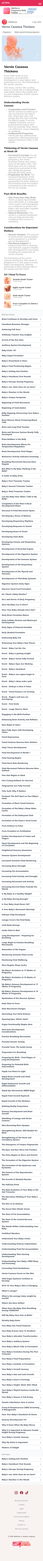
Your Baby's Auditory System (15, 1341)
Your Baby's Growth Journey (15, 1369)
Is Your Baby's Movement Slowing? (18, 909)
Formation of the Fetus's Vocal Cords (19, 821)
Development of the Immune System (19, 559)
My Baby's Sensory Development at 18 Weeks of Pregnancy (20, 992)
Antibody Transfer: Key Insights (17, 335)
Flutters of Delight (10, 1447)
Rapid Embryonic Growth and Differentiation (16, 1085)
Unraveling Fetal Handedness (16, 1268)
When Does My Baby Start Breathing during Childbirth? (19, 1309)
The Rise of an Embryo (12, 1204)
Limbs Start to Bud (11, 930)
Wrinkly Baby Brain (11, 1320)
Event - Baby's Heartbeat (13, 669)
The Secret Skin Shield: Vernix (16, 1209)
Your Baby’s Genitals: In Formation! (18, 1364)
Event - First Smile (10, 704)
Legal (21, 1509)
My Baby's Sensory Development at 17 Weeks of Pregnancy (20, 985)
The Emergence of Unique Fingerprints (20, 1144)
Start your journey (31, 10)
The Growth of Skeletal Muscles (16, 1179)
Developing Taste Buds (12, 537)
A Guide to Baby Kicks (12, 476)
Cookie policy (21, 1513)
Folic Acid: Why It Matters (14, 791)
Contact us (21, 1525)
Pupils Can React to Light (13, 1071)
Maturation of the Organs (14, 949)
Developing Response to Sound (17, 526)
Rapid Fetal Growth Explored (15, 1096)
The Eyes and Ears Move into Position (19, 1150)
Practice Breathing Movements (16, 1036)
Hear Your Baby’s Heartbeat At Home (19, 1414)
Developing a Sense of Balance (16, 516)
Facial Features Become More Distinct (19, 742)
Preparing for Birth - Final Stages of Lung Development (18, 1058)
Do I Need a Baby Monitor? (14, 594)
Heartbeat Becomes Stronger (15, 324)
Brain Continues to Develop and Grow (20, 319)
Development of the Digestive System (20, 554)
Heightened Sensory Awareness (17, 850)
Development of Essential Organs (18, 549)
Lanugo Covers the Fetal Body (16, 920)
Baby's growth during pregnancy (27, 32)
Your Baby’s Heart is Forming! (16, 1380)
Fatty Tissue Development (14, 747)
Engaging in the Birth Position (16, 714)
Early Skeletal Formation (13, 632)
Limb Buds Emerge (11, 925)
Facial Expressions (10, 737)
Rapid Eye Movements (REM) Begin (18, 1090)
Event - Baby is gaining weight (16, 653)
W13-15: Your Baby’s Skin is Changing (19, 1286)
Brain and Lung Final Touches (15, 427)
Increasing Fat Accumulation (15, 871)
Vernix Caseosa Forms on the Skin (18, 1273)
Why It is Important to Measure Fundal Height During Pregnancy (20, 1431)
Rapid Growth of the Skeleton (16, 1101)
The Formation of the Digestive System (20, 1160)
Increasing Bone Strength (14, 866)
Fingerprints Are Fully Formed (16, 786)
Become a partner (21, 1501)
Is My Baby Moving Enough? (15, 899)
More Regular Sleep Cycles (14, 965)
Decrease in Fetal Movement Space (18, 511)
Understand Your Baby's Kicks (16, 1239)
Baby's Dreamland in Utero (14, 361)
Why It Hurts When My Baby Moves (18, 1425)
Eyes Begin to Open (11, 725)
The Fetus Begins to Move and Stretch (19, 1155)
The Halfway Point (10, 1185)
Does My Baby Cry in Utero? (15, 605)
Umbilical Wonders (11, 1233)
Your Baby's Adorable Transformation (19, 1336)
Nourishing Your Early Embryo (16, 1014)
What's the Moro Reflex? (13, 1303)
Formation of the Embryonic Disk (17, 815)
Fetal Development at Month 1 (16, 753)
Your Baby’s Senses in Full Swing (17, 1397)
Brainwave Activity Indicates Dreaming (20, 457)
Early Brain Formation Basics (15, 615)
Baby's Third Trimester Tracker (16, 491)
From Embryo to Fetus (12, 826)
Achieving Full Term (11, 329)
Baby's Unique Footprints (14, 397)
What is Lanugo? (9, 1291)
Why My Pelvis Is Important (15, 1442)
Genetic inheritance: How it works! (18, 1402)
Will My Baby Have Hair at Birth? (17, 1315)
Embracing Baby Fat (11, 638)
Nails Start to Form (11, 1003)
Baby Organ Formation (12, 356)
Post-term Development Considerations (13, 1031)
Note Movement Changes (14, 1009)
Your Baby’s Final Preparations (16, 1359)
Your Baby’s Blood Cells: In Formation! (20, 1346)
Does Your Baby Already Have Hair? (18, 610)
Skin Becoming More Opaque (15, 1125)
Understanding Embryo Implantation (19, 1244)
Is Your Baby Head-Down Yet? (16, 904)
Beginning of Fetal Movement (16, 403)
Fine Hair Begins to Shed (13, 775)
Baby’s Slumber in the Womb (15, 392)
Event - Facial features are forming (18, 692)
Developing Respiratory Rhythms (17, 521)
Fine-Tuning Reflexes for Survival (17, 780)
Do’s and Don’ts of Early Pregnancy (18, 599)
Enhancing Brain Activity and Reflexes (20, 720)
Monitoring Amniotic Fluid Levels (17, 955)
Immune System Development (16, 855)
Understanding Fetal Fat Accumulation (20, 1249)
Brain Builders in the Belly (14, 439)
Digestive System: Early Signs (16, 584)
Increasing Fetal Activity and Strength (19, 876)
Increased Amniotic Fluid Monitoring (19, 861)
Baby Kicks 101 (9, 350)
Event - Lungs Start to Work (15, 709)
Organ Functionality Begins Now (17, 1024)
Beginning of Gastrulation (14, 408)
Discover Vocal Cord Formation (16, 589)
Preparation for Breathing (14, 1052)
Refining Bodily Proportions (15, 1106)
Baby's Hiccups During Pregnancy (18, 382)
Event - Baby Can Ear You (14, 648)
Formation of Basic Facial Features (18, 803)
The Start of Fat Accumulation (16, 1214)
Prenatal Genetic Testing (13, 1042)
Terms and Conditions (21, 1517)
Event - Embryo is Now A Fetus (16, 686)
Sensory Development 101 (14, 1420)
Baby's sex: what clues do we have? (18, 387)
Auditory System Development (16, 345)
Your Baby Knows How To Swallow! (19, 1331)
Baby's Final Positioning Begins (16, 366)
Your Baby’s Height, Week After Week (19, 1385)
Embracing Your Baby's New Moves (18, 643)
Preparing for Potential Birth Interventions (15, 1065)
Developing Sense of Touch (14, 531)
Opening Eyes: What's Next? (15, 1019)
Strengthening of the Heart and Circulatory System (16, 1138)
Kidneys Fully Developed (13, 915)
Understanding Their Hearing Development (15, 1255)
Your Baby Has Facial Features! (16, 1326)
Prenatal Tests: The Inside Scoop (17, 1047)
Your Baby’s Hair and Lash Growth (18, 1374)
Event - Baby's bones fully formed (18, 659)
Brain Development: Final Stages (17, 451)
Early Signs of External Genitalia (17, 627)
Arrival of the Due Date (12, 340)
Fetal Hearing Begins (11, 758)
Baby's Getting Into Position (15, 371)
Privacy (21, 1521)
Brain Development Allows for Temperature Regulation (16, 445)
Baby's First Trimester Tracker (16, 481)
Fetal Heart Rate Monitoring (15, 763)
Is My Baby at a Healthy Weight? (17, 894)
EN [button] (40, 4)
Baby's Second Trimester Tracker (17, 486)
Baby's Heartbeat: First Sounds (16, 376)
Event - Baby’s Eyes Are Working (17, 664)
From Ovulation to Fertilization (16, 831)
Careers (21, 1505)
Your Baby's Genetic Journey (15, 1437)
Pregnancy (7, 32)
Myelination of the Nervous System (18, 998)
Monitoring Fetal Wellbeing (14, 960)
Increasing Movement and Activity (18, 881)
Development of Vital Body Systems (19, 578)
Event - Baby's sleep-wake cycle (17, 681)
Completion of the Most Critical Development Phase (16, 505)
